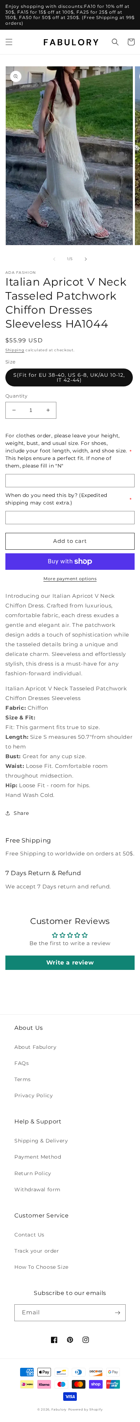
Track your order (36, 1251)
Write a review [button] (70, 962)
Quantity (16, 396)
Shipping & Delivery (41, 1140)
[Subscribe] (117, 1312)
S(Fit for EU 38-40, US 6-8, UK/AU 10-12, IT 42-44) (69, 377)
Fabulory (59, 1409)
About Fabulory (35, 1047)
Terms (22, 1079)
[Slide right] (86, 259)
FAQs (21, 1063)
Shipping (14, 350)
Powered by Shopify (85, 1409)
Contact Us (29, 1234)
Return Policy (32, 1173)
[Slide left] (54, 259)
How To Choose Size (41, 1267)
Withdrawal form (37, 1189)
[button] (9, 42)
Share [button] (21, 813)
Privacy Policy (33, 1095)
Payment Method (37, 1157)
